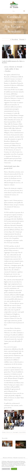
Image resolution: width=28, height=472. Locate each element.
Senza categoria (15, 432)
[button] (3, 445)
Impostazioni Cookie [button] (6, 468)
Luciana (4, 432)
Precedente (15, 39)
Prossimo (22, 39)
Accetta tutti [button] (14, 468)
